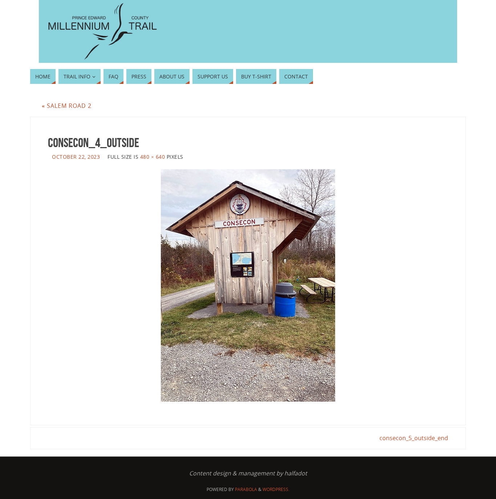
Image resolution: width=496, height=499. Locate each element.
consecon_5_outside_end (413, 438)
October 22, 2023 (76, 156)
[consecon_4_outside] (248, 285)
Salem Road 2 (67, 106)
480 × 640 (152, 156)
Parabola (246, 489)
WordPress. (276, 489)
